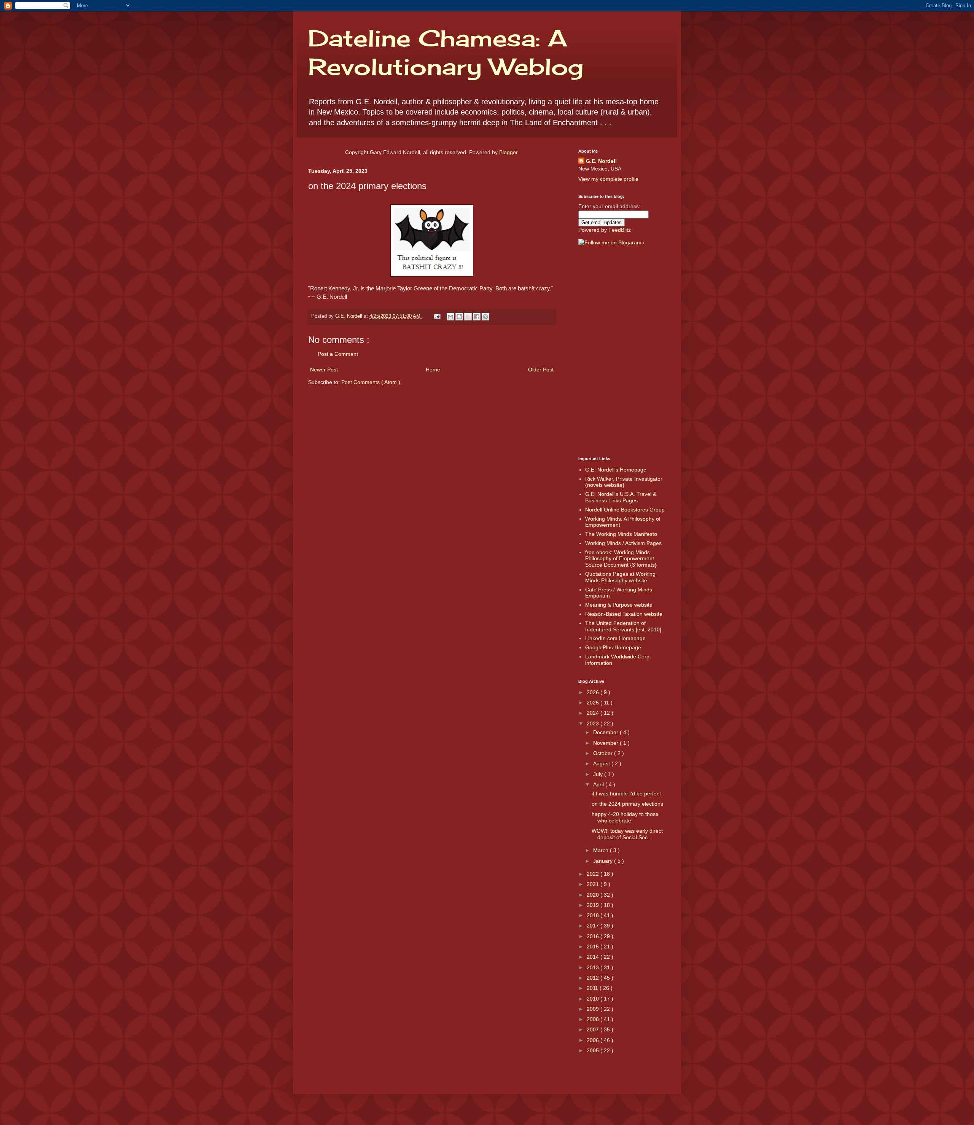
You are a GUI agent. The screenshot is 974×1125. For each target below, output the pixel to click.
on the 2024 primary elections (627, 804)
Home (433, 370)
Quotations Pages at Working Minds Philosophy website (620, 577)
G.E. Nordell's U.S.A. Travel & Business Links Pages (620, 497)
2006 (593, 1040)
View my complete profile (608, 179)
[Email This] (450, 316)
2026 (593, 692)
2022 (593, 874)
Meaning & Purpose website (619, 605)
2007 (593, 1029)
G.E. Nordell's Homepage (615, 470)
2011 (593, 988)
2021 (593, 884)
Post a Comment (338, 354)
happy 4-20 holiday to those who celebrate (625, 817)
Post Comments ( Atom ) (370, 382)
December (606, 732)
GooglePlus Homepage (613, 647)
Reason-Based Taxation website (623, 614)
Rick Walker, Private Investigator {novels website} (623, 482)
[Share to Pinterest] (485, 316)
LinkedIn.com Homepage (615, 638)
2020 (593, 895)
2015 (593, 946)
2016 (593, 936)
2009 (593, 1009)
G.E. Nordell (601, 161)
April (599, 784)
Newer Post (324, 370)
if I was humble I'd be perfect (626, 793)
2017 (593, 926)
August (602, 763)
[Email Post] (436, 316)
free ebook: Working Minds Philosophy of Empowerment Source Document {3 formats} (621, 558)
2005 (593, 1050)
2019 (593, 905)
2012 (593, 978)
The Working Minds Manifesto (621, 534)
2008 (593, 1019)
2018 (593, 915)
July (598, 774)
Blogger (508, 152)
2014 (593, 957)
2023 (593, 723)
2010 (593, 999)
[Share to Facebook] (477, 316)
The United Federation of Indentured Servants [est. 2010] (623, 626)
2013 (593, 967)
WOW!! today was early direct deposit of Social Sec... (627, 834)
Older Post (541, 370)
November (606, 743)
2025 (593, 703)
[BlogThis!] (459, 316)
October (603, 753)
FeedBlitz (619, 230)
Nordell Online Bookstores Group (625, 510)
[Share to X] (468, 316)
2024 (593, 713)
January (603, 861)
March (601, 850)
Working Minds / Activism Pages (623, 543)
